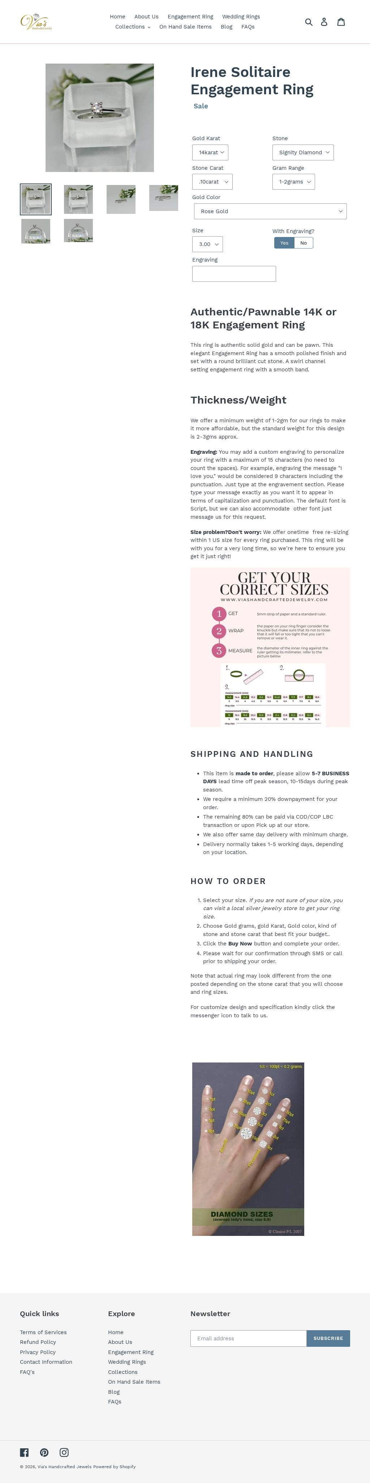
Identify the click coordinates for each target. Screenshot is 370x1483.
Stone (280, 138)
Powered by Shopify (114, 1466)
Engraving (205, 259)
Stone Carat (207, 168)
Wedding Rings (127, 1362)
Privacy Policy (38, 1352)
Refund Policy (38, 1342)
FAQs (114, 1401)
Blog (114, 1392)
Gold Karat (206, 138)
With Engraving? (293, 231)
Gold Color (206, 197)
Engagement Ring (131, 1352)
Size (197, 230)
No (303, 243)
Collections (123, 1372)
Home (116, 1332)
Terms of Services (43, 1332)
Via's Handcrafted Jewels (64, 1466)
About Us (120, 1342)
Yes (284, 243)
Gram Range (288, 168)
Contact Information (46, 1362)
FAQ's (27, 1372)
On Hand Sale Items (134, 1382)
